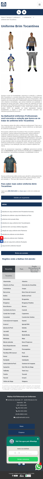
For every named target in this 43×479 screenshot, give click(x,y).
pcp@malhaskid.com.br (22, 417)
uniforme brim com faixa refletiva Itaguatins (14, 227)
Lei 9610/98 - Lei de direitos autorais (12, 389)
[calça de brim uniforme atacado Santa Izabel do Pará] (11, 41)
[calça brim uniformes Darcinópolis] (11, 62)
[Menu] (40, 4)
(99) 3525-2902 (22, 411)
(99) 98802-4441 (22, 414)
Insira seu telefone (23, 449)
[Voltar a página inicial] (3, 4)
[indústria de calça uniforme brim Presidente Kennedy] (32, 41)
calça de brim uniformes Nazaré (11, 246)
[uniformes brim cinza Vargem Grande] (11, 83)
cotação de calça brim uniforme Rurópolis (14, 242)
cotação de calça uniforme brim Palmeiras (14, 230)
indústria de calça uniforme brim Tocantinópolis (16, 223)
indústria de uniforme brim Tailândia (12, 238)
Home (21, 426)
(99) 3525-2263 (13, 191)
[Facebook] (19, 464)
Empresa (21, 432)
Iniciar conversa (23, 459)
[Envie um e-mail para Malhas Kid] (24, 12)
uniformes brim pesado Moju (10, 219)
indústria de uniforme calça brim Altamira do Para (16, 215)
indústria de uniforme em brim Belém (13, 234)
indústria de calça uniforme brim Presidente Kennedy (18, 211)
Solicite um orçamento (21, 198)
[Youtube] (23, 464)
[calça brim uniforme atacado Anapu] (32, 62)
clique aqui (23, 191)
